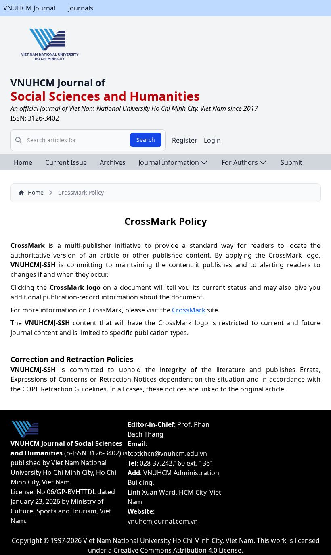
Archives (113, 162)
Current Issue (66, 162)
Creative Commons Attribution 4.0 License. (178, 550)
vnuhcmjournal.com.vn (163, 521)
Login (212, 140)
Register (184, 140)
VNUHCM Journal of (57, 82)
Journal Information (168, 162)
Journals (80, 8)
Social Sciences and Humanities (105, 96)
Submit (291, 162)
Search (145, 139)
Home (23, 162)
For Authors (240, 162)
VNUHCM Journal (29, 8)
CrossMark (188, 310)
